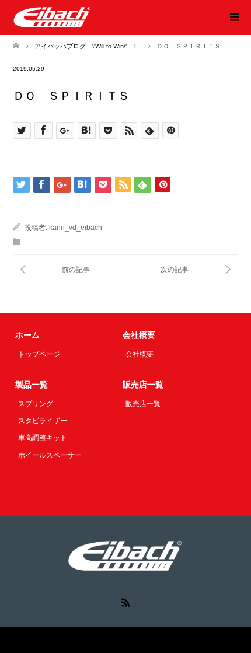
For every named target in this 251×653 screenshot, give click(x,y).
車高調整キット (42, 438)
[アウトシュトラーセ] (182, 269)
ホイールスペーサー (49, 455)
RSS (125, 601)
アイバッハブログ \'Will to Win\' (80, 46)
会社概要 (140, 354)
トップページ (39, 354)
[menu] (233, 17)
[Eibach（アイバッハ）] (52, 17)
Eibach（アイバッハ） (100, 640)
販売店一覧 (143, 404)
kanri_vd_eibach (75, 228)
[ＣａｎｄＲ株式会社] (69, 269)
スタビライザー (42, 421)
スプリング (35, 404)
